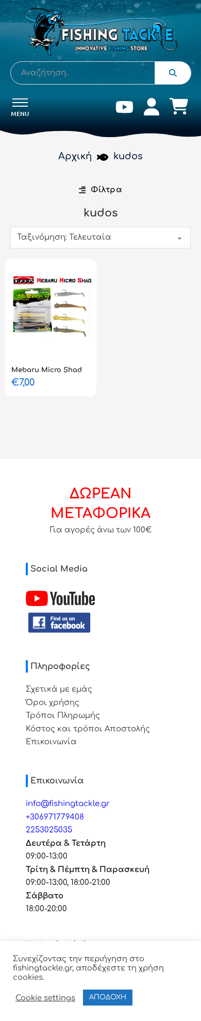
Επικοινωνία (51, 742)
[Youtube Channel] (60, 598)
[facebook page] (59, 622)
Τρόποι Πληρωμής (63, 715)
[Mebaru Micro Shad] (50, 309)
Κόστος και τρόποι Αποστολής (88, 729)
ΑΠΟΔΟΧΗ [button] (107, 997)
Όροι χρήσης (52, 702)
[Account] (151, 109)
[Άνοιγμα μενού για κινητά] (20, 102)
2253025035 (49, 830)
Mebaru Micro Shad (46, 370)
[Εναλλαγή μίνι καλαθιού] (179, 106)
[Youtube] (124, 109)
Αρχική (75, 156)
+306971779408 (55, 817)
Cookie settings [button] (45, 998)
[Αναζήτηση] (173, 73)
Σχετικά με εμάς (59, 689)
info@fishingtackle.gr (68, 803)
